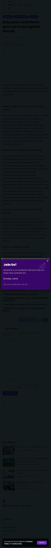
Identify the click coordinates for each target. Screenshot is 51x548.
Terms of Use (17, 544)
